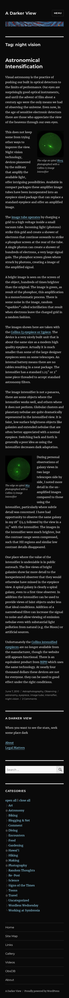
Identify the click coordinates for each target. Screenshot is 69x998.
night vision (12, 698)
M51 (27, 485)
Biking (13, 815)
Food (12, 840)
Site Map (11, 936)
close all (24, 800)
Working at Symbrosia (24, 910)
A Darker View (20, 13)
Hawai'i (13, 850)
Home (9, 927)
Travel (12, 895)
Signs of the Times (21, 885)
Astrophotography (32, 691)
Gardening (15, 845)
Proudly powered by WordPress (41, 991)
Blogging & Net (19, 820)
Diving (13, 830)
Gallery (10, 953)
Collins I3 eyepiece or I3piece (31, 332)
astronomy (11, 695)
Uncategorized (18, 900)
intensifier (51, 695)
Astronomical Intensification (24, 63)
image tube (37, 695)
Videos (10, 962)
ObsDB (10, 971)
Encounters (16, 835)
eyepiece (24, 695)
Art (10, 805)
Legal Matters (15, 747)
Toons (12, 890)
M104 (60, 160)
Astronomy (16, 810)
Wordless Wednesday (23, 905)
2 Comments (29, 698)
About (9, 742)
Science (13, 880)
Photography (17, 865)
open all (10, 800)
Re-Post (14, 875)
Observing (50, 691)
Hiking (13, 855)
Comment (15, 825)
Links (9, 945)
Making (13, 860)
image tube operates (26, 217)
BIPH (43, 662)
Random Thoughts (21, 870)
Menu (58, 13)
